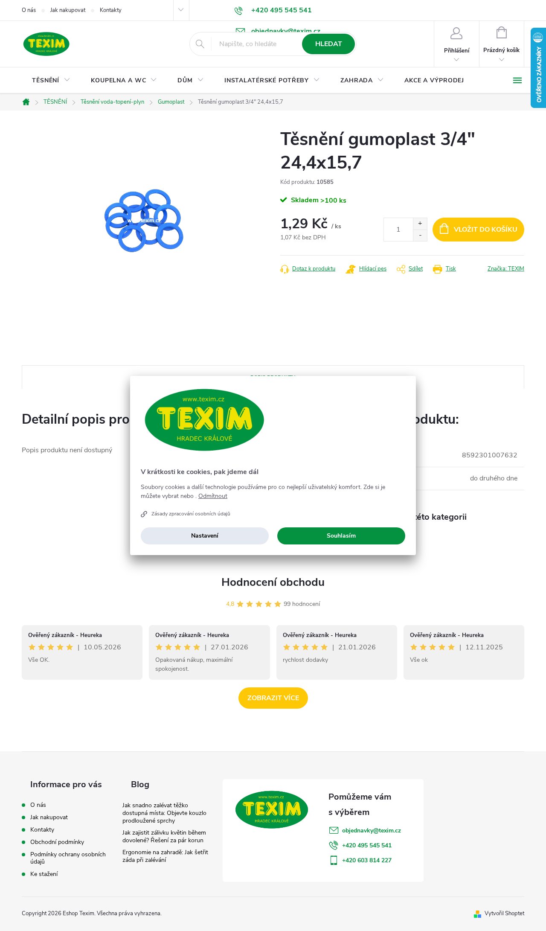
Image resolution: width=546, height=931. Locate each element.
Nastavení (204, 536)
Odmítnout (212, 496)
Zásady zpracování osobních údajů (190, 513)
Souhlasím (341, 536)
